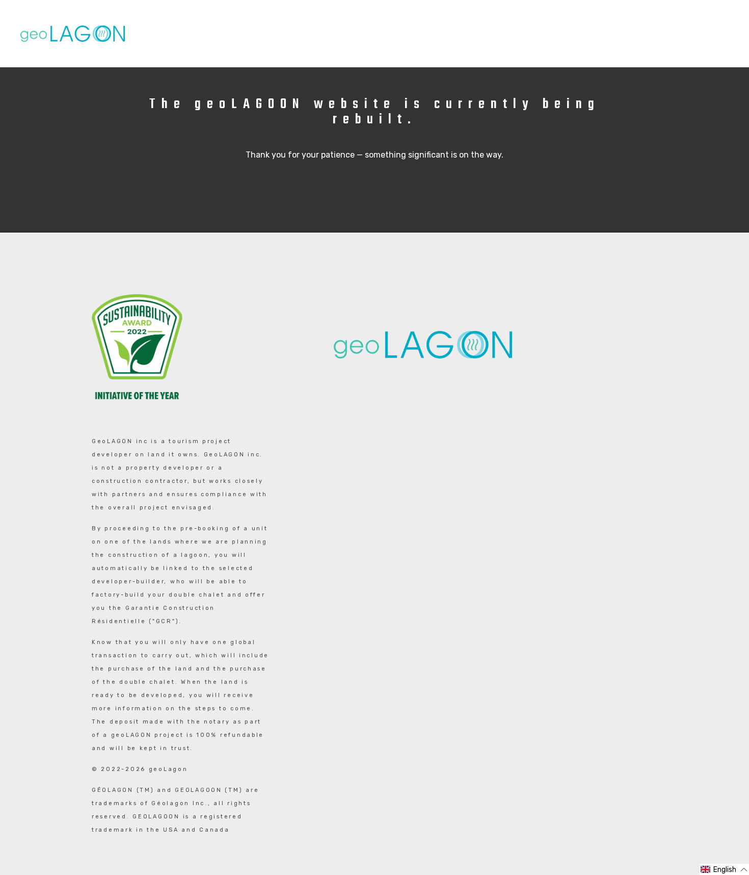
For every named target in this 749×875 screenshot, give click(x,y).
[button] (724, 869)
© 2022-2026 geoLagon (140, 769)
